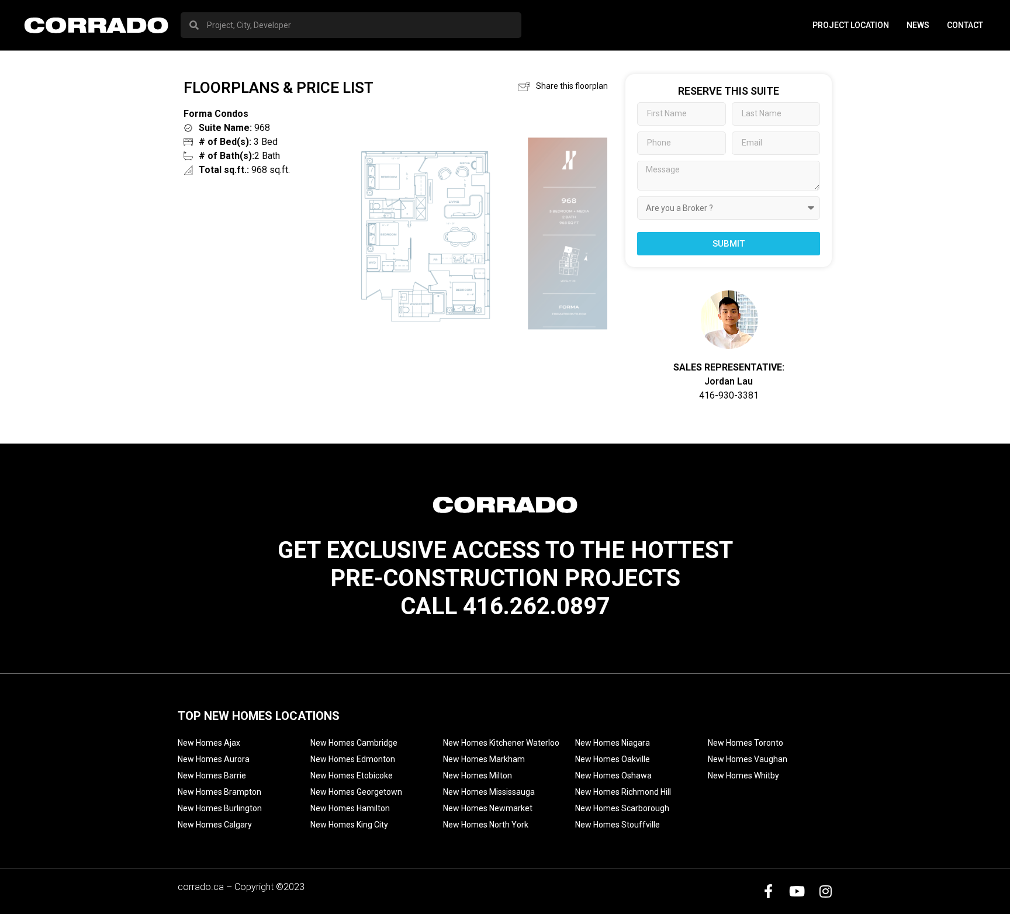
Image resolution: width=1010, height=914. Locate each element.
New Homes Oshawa (613, 775)
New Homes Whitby (743, 775)
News (918, 25)
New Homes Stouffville (617, 824)
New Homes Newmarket (487, 808)
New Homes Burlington (220, 808)
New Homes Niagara (612, 742)
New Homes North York (485, 824)
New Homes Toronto (745, 742)
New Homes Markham (484, 759)
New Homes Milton (477, 775)
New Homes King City (349, 824)
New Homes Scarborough (622, 808)
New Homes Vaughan (747, 759)
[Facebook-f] (768, 891)
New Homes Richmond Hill (623, 792)
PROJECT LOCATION (850, 25)
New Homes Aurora (214, 759)
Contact (965, 25)
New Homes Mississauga (489, 792)
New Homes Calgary (215, 824)
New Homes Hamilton (350, 808)
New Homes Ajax (209, 742)
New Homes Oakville (612, 759)
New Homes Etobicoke (351, 775)
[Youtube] (797, 891)
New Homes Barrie (212, 775)
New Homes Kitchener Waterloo (501, 742)
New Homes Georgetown (356, 792)
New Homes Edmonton (352, 759)
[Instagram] (825, 891)
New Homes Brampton (219, 792)
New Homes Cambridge (353, 742)
